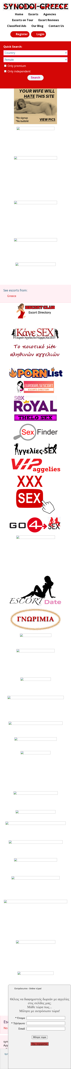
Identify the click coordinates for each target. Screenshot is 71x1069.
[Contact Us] (58, 34)
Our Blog (37, 26)
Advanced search (37, 83)
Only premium (16, 66)
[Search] (51, 34)
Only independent (19, 71)
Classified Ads (16, 26)
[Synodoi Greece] (36, 6)
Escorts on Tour (22, 20)
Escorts (33, 14)
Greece (11, 296)
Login (40, 34)
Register (22, 34)
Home (19, 14)
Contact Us (56, 26)
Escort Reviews (48, 20)
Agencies (49, 14)
